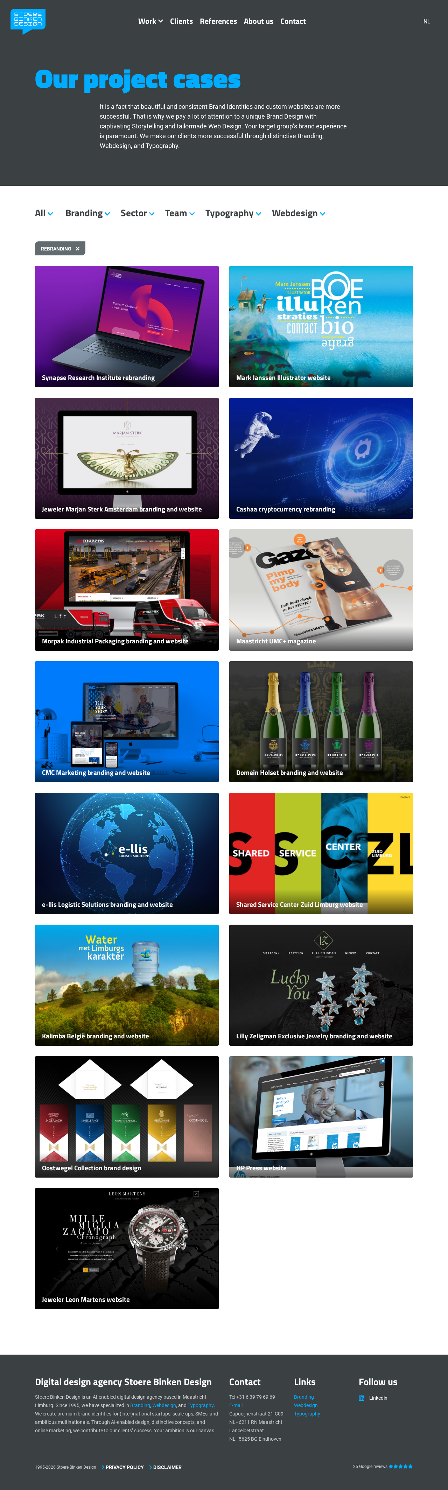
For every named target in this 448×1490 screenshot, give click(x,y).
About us (258, 21)
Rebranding (56, 249)
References (218, 21)
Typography (201, 1405)
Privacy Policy (124, 1467)
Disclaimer (167, 1467)
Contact (293, 21)
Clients (181, 21)
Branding (140, 1405)
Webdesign (164, 1405)
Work (147, 21)
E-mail (236, 1405)
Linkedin (378, 1398)
